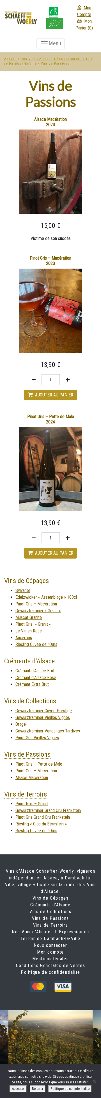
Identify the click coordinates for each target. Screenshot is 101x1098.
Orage (20, 724)
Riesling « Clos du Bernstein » (41, 824)
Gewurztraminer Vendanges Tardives (47, 731)
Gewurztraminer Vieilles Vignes (42, 717)
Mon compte (50, 952)
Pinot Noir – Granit (31, 803)
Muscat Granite (28, 617)
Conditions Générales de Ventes (50, 965)
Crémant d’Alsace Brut (34, 670)
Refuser (37, 1088)
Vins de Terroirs (25, 794)
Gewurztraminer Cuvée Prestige (43, 710)
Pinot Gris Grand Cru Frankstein (42, 817)
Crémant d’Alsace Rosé (35, 677)
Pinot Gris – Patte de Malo (38, 764)
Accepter (18, 1088)
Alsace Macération (31, 777)
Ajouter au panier (54, 395)
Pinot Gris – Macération (36, 604)
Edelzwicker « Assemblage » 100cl (46, 597)
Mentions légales (50, 958)
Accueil (10, 59)
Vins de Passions (27, 754)
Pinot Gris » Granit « (33, 624)
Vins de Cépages (26, 581)
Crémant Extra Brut (32, 684)
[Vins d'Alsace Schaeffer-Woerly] (21, 17)
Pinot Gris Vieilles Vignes (37, 737)
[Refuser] (94, 1081)
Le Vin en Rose (28, 631)
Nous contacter (50, 945)
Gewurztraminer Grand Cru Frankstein (48, 810)
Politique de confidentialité (50, 972)
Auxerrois (23, 637)
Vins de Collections (30, 701)
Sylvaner (22, 590)
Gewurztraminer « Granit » (38, 610)
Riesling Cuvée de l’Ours (36, 644)
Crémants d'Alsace (29, 661)
